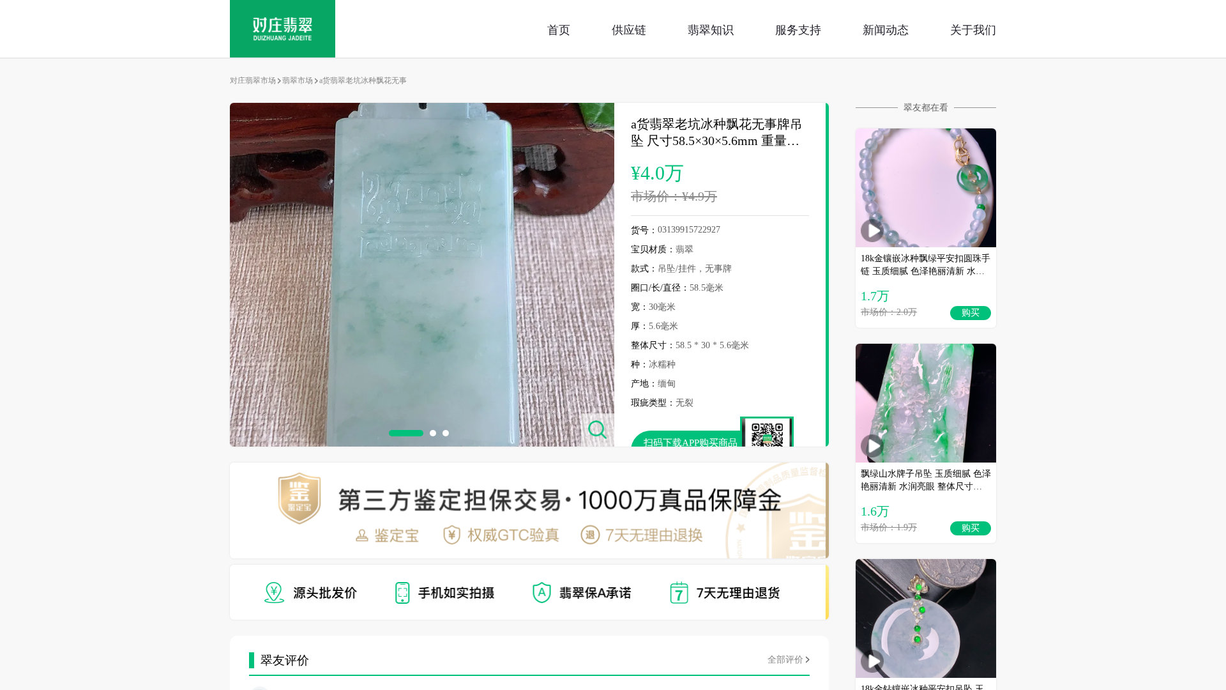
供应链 (629, 28)
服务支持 (798, 28)
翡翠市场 (297, 80)
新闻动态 (886, 28)
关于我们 (973, 28)
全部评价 (785, 659)
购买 (971, 313)
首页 (558, 28)
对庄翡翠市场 (253, 80)
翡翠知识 (711, 28)
